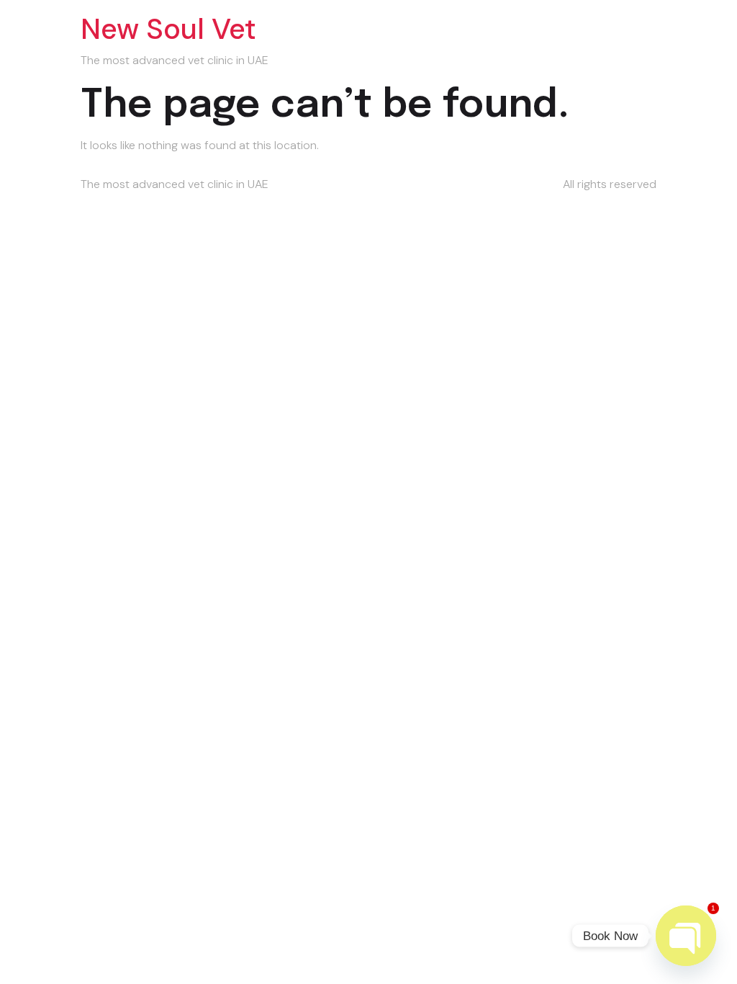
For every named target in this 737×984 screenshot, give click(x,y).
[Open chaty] (686, 935)
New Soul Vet (168, 29)
